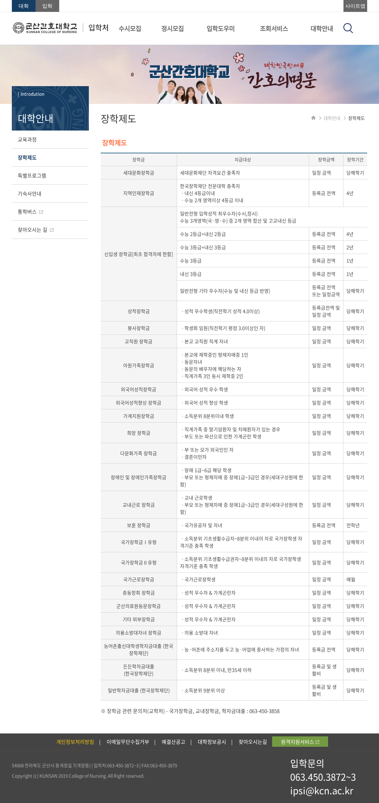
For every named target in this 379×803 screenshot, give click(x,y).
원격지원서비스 (297, 741)
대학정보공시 (212, 741)
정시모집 (172, 28)
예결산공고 (173, 741)
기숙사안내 (29, 193)
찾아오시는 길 (33, 229)
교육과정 (27, 139)
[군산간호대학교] (60, 31)
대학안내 (322, 28)
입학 (47, 6)
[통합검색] (348, 31)
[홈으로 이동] (313, 118)
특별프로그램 (32, 175)
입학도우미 (221, 28)
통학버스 (28, 211)
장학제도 (27, 157)
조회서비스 (274, 28)
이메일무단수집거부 (128, 741)
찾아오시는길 (253, 741)
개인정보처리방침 (75, 741)
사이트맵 (355, 6)
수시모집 (130, 28)
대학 (24, 6)
